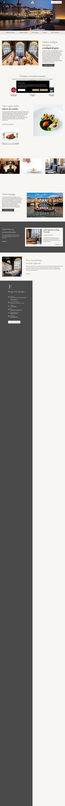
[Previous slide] (39, 162)
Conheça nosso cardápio (8, 124)
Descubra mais (58, 244)
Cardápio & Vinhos (23, 32)
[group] (10, 167)
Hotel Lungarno (55, 32)
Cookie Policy (25, 87)
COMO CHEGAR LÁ (14, 299)
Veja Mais (28, 273)
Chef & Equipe (35, 32)
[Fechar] (48, 82)
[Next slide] (41, 162)
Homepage (7, 5)
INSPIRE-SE (4, 241)
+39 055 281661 (13, 306)
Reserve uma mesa (48, 65)
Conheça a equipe (8, 210)
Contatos (44, 32)
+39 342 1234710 (13, 313)
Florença (12, 5)
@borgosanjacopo (14, 317)
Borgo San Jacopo (10, 32)
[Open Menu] (4, 2)
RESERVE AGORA (56, 2)
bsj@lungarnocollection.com (16, 310)
